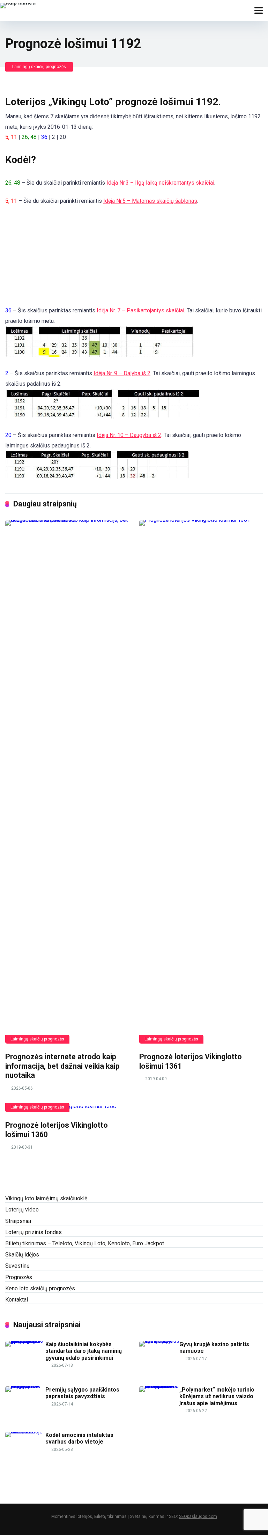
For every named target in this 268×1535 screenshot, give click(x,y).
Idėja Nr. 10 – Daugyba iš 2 (129, 435)
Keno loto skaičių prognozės (40, 1288)
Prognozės (18, 1277)
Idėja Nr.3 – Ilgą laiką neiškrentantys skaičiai (160, 182)
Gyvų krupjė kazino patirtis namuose (214, 1347)
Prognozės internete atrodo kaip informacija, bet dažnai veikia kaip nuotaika (62, 1066)
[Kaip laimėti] (18, 4)
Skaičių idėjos (22, 1254)
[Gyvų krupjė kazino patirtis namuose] (159, 1340)
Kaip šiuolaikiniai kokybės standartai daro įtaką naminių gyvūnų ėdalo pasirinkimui (83, 1351)
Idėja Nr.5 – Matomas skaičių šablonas (150, 201)
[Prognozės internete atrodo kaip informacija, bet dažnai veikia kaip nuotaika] (67, 782)
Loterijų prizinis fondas (33, 1232)
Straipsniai (18, 1221)
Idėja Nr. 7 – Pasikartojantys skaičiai (140, 310)
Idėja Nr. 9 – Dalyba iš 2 (122, 373)
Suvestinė (17, 1265)
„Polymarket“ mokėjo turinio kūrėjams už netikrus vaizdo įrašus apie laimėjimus (216, 1396)
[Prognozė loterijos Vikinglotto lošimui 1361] (201, 782)
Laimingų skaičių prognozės (39, 66)
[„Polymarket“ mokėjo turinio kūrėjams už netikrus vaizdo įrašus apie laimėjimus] (159, 1386)
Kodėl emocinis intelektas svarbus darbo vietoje (79, 1438)
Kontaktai (16, 1299)
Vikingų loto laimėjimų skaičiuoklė (46, 1198)
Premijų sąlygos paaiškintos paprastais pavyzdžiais (82, 1393)
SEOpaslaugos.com (198, 1516)
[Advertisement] (40, 268)
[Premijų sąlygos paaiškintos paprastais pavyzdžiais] (25, 1386)
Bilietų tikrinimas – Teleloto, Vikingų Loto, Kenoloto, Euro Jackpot (84, 1243)
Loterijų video (22, 1209)
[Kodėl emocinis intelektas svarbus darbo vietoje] (25, 1431)
